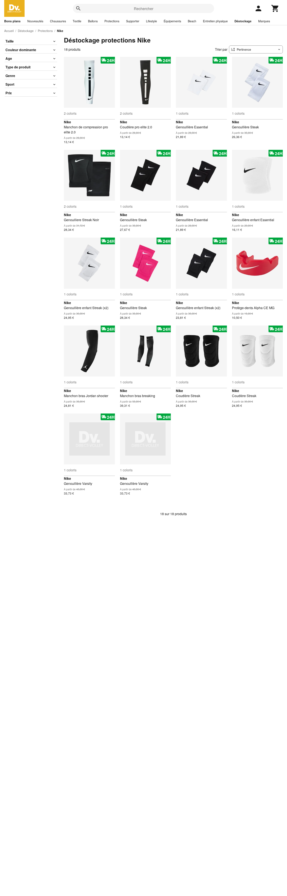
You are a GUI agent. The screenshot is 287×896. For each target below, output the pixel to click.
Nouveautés (35, 21)
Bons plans (12, 21)
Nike (67, 122)
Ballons (93, 21)
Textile (77, 21)
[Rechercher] (78, 8)
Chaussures (58, 21)
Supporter (132, 21)
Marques (264, 21)
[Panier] (275, 8)
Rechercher (143, 8)
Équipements (172, 21)
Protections (111, 21)
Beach (192, 21)
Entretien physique (215, 21)
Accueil (9, 31)
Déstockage (242, 21)
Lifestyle (151, 21)
